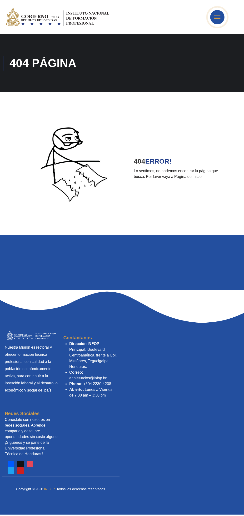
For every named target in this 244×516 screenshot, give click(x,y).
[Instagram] (30, 464)
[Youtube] (20, 470)
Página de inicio (188, 177)
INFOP (49, 489)
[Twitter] (11, 470)
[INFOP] (58, 17)
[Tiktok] (20, 464)
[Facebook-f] (11, 464)
